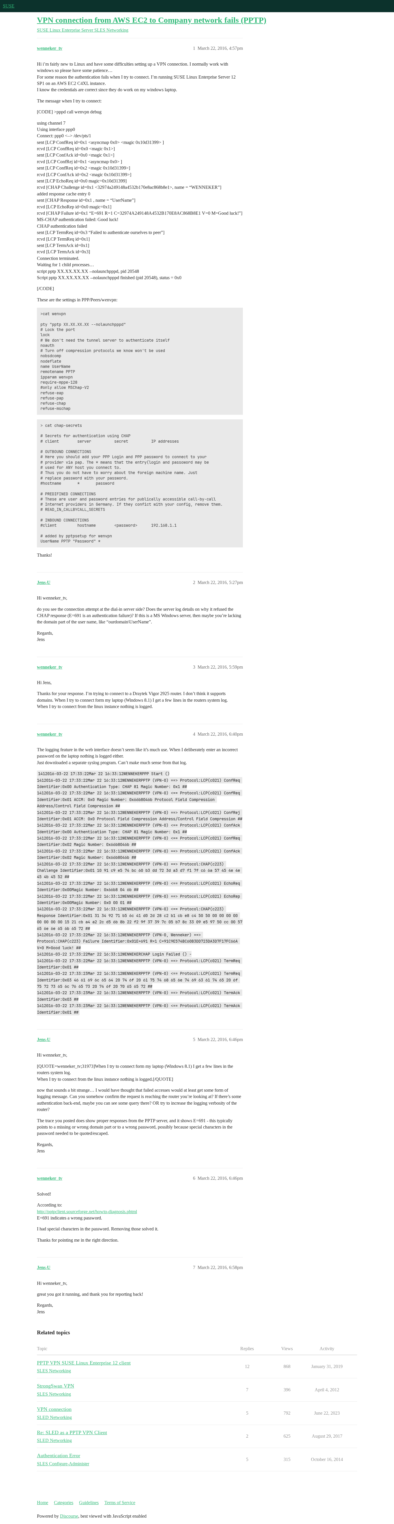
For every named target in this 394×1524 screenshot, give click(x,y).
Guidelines (89, 1502)
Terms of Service (119, 1502)
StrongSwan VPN (55, 1386)
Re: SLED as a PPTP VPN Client (72, 1432)
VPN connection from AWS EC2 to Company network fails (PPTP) (151, 20)
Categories (63, 1502)
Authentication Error (58, 1455)
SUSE (8, 5)
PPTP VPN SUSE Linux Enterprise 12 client (84, 1363)
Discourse (69, 1516)
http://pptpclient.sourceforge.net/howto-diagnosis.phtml (87, 1211)
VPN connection (54, 1409)
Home (42, 1502)
